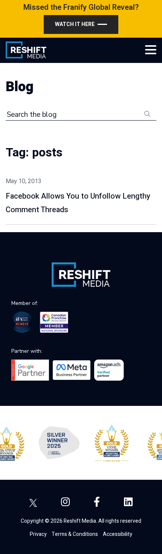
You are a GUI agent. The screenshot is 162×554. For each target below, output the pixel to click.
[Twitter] (33, 502)
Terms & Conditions (75, 534)
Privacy (38, 534)
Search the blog (32, 114)
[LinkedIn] (128, 502)
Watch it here (75, 24)
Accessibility (117, 534)
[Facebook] (97, 502)
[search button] (147, 113)
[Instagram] (65, 502)
